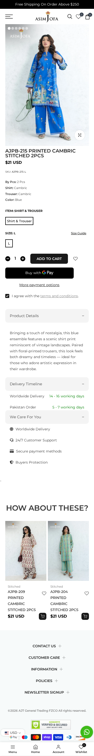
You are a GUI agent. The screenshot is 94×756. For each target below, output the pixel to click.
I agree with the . (45, 296)
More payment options (39, 285)
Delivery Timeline (26, 384)
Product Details (24, 315)
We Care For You (25, 416)
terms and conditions (59, 296)
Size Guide (78, 233)
